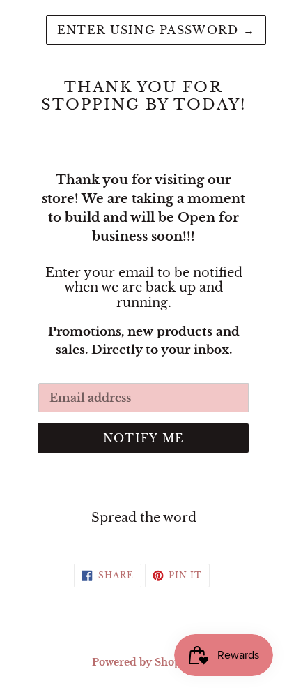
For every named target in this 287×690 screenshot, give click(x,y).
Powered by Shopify (143, 662)
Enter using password (156, 30)
